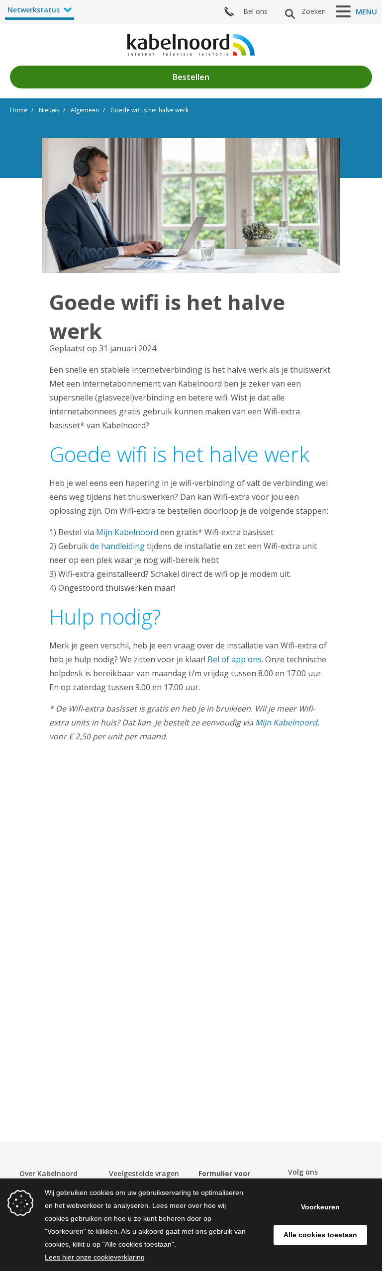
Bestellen (191, 77)
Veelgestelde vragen (144, 1173)
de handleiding (117, 546)
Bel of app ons (234, 659)
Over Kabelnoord (48, 1173)
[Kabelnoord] (191, 45)
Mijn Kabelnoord (127, 532)
